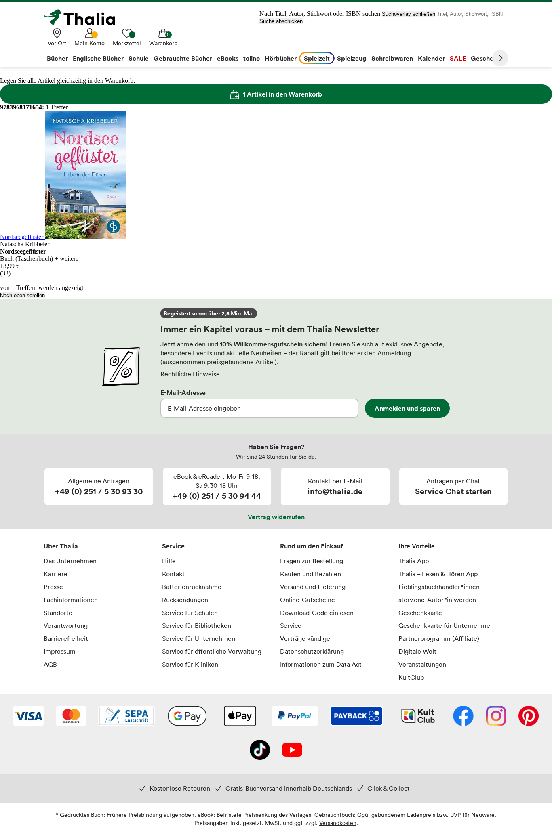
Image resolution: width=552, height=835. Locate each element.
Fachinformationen (71, 600)
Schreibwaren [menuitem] (392, 58)
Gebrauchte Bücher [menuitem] (183, 58)
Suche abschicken (281, 21)
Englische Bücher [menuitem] (98, 58)
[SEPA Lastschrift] (126, 717)
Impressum (60, 651)
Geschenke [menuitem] (487, 58)
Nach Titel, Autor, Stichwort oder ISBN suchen (319, 13)
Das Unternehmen (70, 561)
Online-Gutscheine (307, 600)
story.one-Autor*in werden (437, 600)
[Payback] (356, 717)
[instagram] (496, 717)
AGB (50, 664)
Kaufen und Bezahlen (310, 574)
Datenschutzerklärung (312, 651)
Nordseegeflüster (22, 236)
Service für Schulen (190, 612)
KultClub (411, 677)
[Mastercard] (71, 717)
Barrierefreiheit (66, 638)
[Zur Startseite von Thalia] (84, 17)
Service (173, 545)
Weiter (500, 58)
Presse (53, 587)
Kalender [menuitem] (431, 58)
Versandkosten (337, 823)
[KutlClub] (418, 717)
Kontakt (173, 574)
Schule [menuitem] (139, 58)
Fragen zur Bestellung (311, 561)
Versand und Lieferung (313, 587)
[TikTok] (260, 751)
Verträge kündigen (307, 638)
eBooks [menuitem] (227, 58)
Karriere (55, 574)
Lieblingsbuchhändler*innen (439, 587)
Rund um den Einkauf (311, 545)
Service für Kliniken (190, 664)
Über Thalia (61, 545)
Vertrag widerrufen (276, 516)
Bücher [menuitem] (57, 58)
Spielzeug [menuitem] (352, 58)
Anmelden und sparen (407, 408)
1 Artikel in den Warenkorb (282, 94)
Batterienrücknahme (191, 587)
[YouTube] (292, 751)
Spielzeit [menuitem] (317, 58)
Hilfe (169, 561)
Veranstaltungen (422, 664)
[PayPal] (295, 717)
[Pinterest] (528, 717)
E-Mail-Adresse (183, 392)
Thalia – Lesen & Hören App (438, 574)
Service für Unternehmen (198, 638)
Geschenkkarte (420, 612)
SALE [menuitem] (458, 58)
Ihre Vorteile (416, 545)
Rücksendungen (185, 600)
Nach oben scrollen (22, 295)
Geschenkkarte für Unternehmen (446, 625)
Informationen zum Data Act (321, 664)
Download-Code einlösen (317, 612)
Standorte (58, 612)
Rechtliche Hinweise (190, 374)
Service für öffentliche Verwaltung (211, 651)
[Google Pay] (187, 717)
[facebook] (463, 717)
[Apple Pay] (239, 717)
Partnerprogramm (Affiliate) (438, 638)
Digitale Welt (417, 651)
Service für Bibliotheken (196, 625)
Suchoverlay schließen (408, 14)
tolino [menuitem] (251, 58)
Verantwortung (66, 625)
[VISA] (28, 717)
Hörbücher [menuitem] (281, 58)
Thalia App (413, 561)
